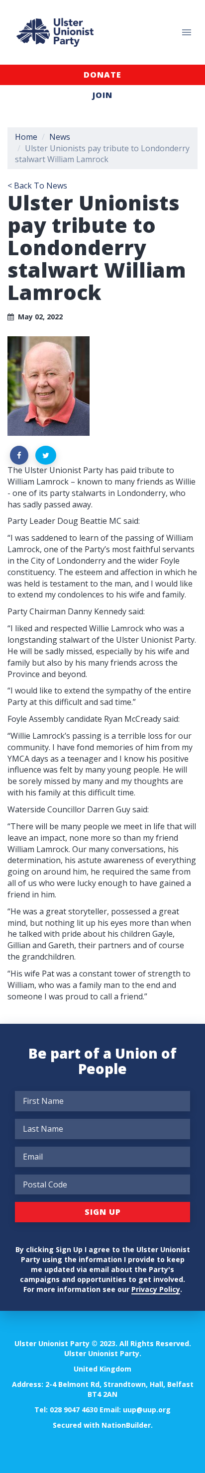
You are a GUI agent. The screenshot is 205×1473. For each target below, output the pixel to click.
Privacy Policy (155, 1289)
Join (102, 95)
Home (26, 136)
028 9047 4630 (74, 1409)
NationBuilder (126, 1425)
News (59, 136)
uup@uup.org (147, 1409)
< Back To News (37, 185)
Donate (102, 74)
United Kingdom (102, 1369)
